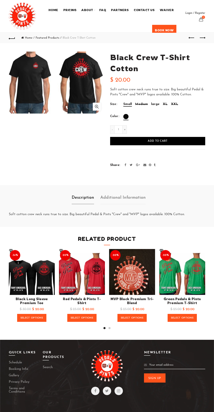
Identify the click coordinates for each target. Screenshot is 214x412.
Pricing (69, 10)
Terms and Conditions (17, 390)
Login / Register (195, 13)
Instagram (119, 391)
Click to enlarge (97, 107)
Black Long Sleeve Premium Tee (32, 301)
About (87, 10)
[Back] (12, 38)
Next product (202, 38)
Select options (31, 318)
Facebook (95, 391)
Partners (120, 10)
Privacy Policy (19, 382)
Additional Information (123, 198)
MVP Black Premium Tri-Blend (132, 301)
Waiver (167, 10)
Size (113, 104)
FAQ (102, 10)
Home (53, 10)
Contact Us (144, 10)
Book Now (164, 30)
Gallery (14, 375)
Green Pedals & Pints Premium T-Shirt (182, 301)
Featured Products (47, 38)
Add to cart (157, 141)
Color (114, 116)
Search (48, 367)
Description (83, 198)
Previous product (191, 38)
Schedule (15, 362)
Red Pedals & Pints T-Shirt (82, 301)
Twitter (107, 391)
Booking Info (18, 369)
